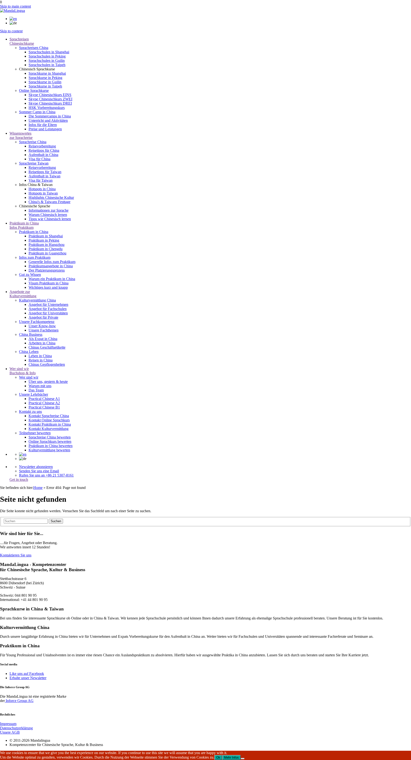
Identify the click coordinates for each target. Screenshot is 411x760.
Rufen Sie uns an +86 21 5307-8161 (46, 475)
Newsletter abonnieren (36, 467)
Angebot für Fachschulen (48, 309)
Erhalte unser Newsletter (28, 678)
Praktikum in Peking (44, 240)
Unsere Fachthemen (44, 330)
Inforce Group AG (19, 701)
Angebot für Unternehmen (48, 304)
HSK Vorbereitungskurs (47, 108)
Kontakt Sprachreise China (49, 416)
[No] (243, 758)
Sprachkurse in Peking (45, 78)
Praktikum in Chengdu (46, 249)
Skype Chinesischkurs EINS (50, 95)
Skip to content (11, 31)
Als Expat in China (43, 339)
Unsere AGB (10, 732)
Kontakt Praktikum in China (50, 424)
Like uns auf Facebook (27, 674)
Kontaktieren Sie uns (15, 555)
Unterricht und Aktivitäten (48, 120)
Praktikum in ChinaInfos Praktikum (24, 225)
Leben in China (40, 356)
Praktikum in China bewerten (51, 446)
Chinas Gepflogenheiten (47, 364)
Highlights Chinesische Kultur (51, 197)
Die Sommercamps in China (50, 116)
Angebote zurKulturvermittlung (23, 294)
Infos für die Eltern (43, 125)
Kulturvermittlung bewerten (49, 450)
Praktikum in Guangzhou (47, 253)
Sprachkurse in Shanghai (47, 73)
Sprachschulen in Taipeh (47, 65)
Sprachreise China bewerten (50, 437)
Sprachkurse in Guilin (45, 82)
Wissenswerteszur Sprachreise (21, 135)
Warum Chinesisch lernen (48, 215)
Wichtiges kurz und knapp (48, 287)
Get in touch (19, 479)
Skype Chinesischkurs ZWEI (50, 99)
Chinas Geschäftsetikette (47, 347)
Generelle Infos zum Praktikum (52, 262)
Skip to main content (15, 6)
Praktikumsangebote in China (51, 266)
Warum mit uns (40, 386)
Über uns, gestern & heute (48, 382)
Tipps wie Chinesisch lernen (50, 219)
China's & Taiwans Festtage (49, 202)
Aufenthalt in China (43, 155)
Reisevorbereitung (42, 146)
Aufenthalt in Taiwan (44, 176)
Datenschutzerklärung (16, 728)
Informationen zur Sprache (48, 210)
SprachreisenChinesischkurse (22, 41)
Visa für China (39, 159)
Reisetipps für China (44, 150)
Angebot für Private (43, 317)
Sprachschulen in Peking (47, 56)
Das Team (36, 390)
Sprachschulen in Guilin (47, 60)
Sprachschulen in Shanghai (49, 52)
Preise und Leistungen (45, 129)
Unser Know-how (42, 326)
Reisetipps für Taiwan (45, 172)
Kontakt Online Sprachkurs (49, 420)
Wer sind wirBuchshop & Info (23, 371)
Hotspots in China (42, 189)
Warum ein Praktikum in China (52, 279)
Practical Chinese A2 (44, 403)
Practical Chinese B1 (44, 407)
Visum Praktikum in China (48, 283)
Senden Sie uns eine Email (39, 471)
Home (38, 488)
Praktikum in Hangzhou (46, 245)
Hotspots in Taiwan (43, 193)
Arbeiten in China (42, 343)
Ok (218, 757)
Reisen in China (41, 360)
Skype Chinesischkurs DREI (50, 103)
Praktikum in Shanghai (46, 236)
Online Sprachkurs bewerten (50, 441)
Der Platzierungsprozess (47, 270)
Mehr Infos (231, 757)
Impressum (8, 724)
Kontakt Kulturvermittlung (48, 429)
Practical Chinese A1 (44, 399)
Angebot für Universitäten (48, 313)
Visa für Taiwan (41, 180)
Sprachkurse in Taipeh (45, 86)
